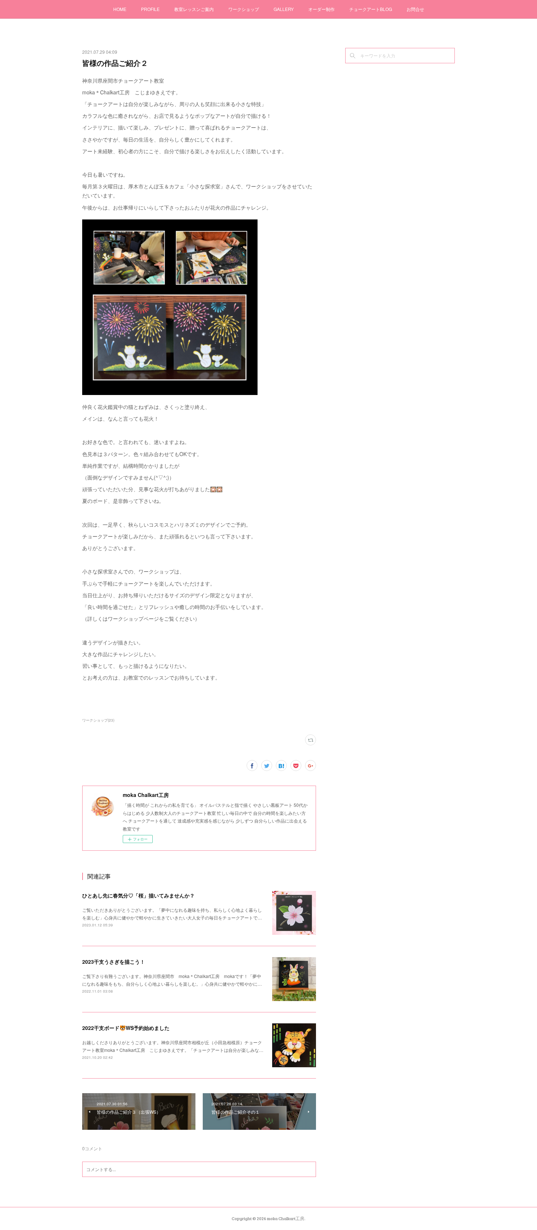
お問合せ (415, 9)
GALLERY (284, 9)
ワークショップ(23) (98, 720)
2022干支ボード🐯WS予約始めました (126, 1027)
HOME (119, 9)
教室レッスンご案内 (194, 9)
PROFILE (150, 9)
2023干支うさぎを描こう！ (113, 961)
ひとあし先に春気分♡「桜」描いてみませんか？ (138, 895)
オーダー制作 (321, 9)
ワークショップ (243, 9)
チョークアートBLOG (370, 9)
